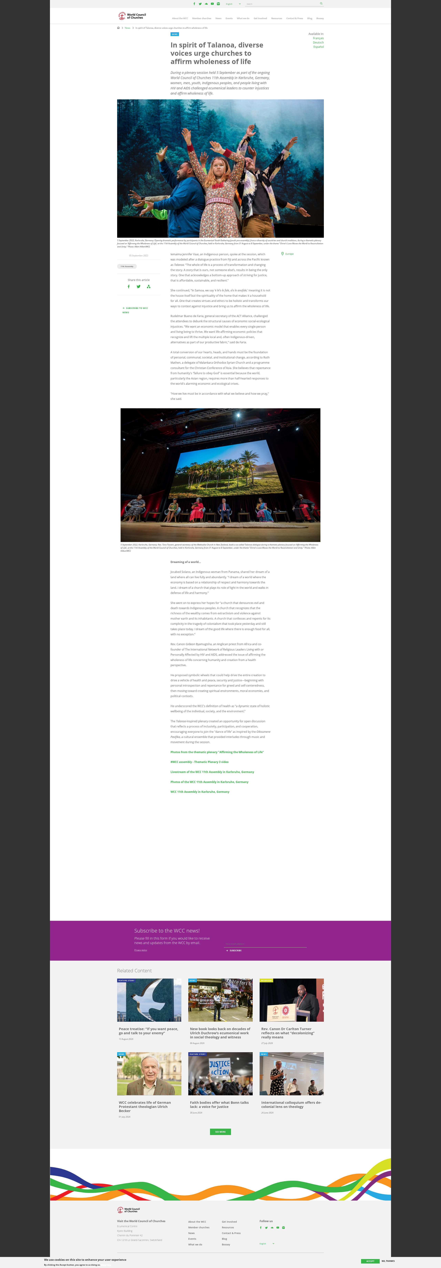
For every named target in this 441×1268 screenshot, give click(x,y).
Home (118, 28)
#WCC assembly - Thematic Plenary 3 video (200, 762)
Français (318, 38)
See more (220, 1131)
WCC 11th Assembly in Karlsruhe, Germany (200, 792)
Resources (276, 18)
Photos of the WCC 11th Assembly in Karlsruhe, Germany (209, 782)
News (218, 18)
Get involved (260, 18)
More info (106, 1265)
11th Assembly (127, 266)
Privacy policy (140, 950)
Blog (309, 18)
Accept (370, 1261)
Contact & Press (294, 18)
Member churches (201, 18)
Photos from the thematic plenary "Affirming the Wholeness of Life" (217, 752)
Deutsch (318, 42)
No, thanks (388, 1261)
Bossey (320, 18)
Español (319, 47)
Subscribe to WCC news (135, 310)
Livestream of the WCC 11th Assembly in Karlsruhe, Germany (212, 772)
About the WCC (180, 18)
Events (229, 18)
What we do (243, 18)
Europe (289, 253)
